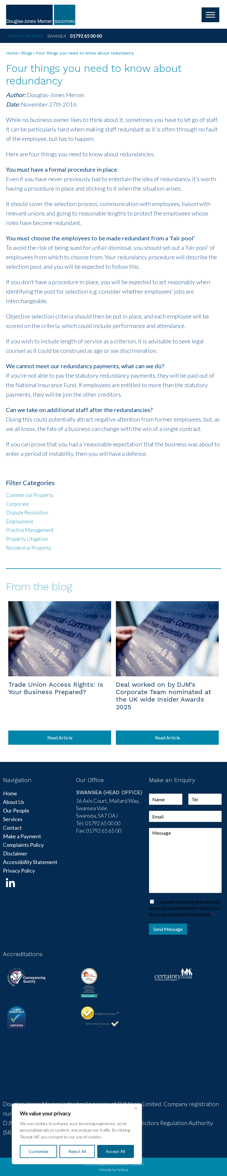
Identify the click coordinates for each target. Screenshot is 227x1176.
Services (12, 819)
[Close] (135, 1108)
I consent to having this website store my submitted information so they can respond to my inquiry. (184, 908)
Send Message (168, 929)
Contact (12, 827)
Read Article (59, 737)
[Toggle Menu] (210, 14)
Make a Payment (26, 35)
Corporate (17, 504)
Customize (38, 1151)
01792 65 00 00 (86, 35)
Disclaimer (15, 853)
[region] (77, 1133)
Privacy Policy (19, 870)
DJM (40, 14)
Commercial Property (29, 495)
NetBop (122, 1169)
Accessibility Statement (30, 862)
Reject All (77, 1151)
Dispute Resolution (27, 512)
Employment (19, 521)
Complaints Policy (23, 845)
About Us (13, 802)
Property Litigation (27, 539)
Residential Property (28, 548)
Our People (16, 810)
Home (12, 53)
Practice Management (29, 530)
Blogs (27, 53)
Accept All (115, 1151)
